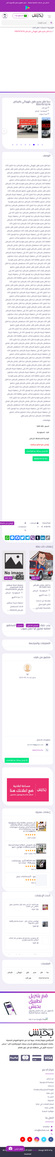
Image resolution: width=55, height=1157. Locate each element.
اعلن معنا (50, 1093)
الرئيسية (51, 27)
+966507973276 (41, 458)
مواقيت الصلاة (48, 1111)
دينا (48, 972)
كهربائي (19, 972)
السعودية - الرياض (41, 111)
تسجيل (20, 625)
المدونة (51, 1100)
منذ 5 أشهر (43, 595)
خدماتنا (51, 1086)
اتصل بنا (51, 1096)
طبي (27, 972)
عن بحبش (50, 1078)
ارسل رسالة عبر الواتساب (36, 451)
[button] (42, 144)
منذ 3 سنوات (43, 114)
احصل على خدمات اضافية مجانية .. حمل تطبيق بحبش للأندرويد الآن (27, 2)
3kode (35, 1150)
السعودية (19, 15)
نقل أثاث (35, 27)
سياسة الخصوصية (47, 1082)
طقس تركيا (49, 1107)
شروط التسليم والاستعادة (44, 1089)
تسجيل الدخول (32, 625)
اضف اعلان (18, 1149)
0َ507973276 (44, 978)
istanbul (46, 1126)
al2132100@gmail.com (35, 744)
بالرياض (10, 972)
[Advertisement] (27, 63)
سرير (34, 972)
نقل (41, 972)
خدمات (43, 27)
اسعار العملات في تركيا (45, 1104)
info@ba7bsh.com (42, 1130)
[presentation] (51, 130)
